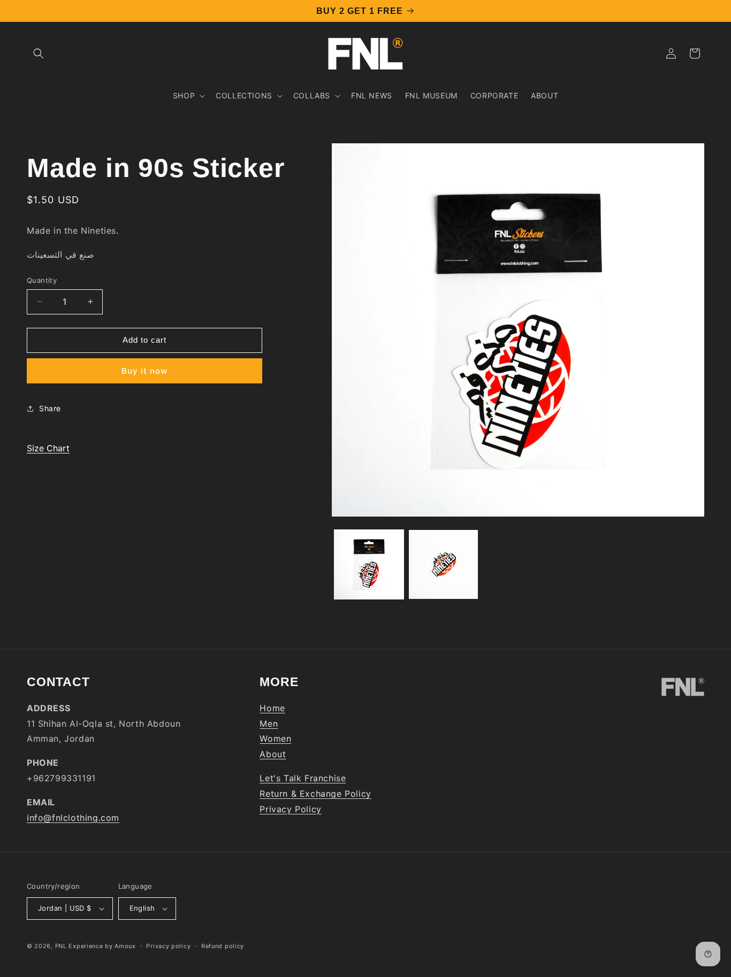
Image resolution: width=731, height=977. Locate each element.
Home (272, 708)
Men (269, 723)
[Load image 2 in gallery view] (443, 564)
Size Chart (48, 448)
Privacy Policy (290, 809)
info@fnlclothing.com (73, 817)
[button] (38, 53)
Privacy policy (168, 946)
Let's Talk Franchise (303, 778)
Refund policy (222, 946)
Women (275, 738)
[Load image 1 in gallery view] (368, 564)
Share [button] (50, 408)
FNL (61, 946)
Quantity (42, 280)
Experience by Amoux (101, 946)
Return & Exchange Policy (315, 793)
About (273, 754)
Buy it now (144, 371)
